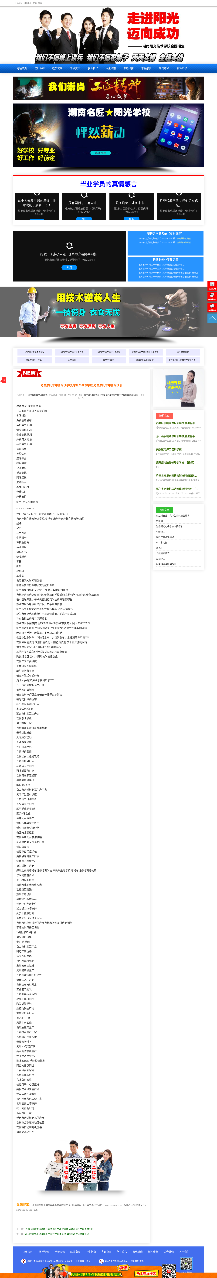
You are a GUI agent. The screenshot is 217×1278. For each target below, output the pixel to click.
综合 (40, 3)
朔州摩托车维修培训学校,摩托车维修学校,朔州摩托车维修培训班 (57, 1234)
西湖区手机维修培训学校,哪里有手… (176, 423)
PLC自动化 (161, 542)
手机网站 (18, 3)
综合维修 (169, 1251)
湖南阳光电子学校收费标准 (108, 352)
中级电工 (160, 532)
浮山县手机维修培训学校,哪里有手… (176, 436)
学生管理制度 (183, 352)
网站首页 (22, 68)
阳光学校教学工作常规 (34, 352)
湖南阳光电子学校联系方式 (71, 352)
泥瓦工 (159, 548)
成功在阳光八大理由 (34, 360)
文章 (35, 3)
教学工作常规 (109, 360)
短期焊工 (160, 558)
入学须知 (72, 360)
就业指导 (93, 68)
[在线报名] (212, 300)
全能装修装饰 (163, 553)
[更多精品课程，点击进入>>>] (178, 405)
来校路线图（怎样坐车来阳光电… (183, 360)
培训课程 (39, 68)
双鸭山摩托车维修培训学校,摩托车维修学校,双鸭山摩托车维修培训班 (59, 1229)
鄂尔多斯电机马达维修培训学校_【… (177, 489)
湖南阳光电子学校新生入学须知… (146, 352)
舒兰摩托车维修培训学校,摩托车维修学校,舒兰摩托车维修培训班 (111, 395)
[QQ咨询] (212, 290)
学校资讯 (75, 68)
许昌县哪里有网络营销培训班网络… (176, 475)
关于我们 (184, 1251)
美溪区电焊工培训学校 (169, 449)
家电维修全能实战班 (166, 564)
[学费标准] (212, 311)
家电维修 (164, 68)
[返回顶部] (212, 322)
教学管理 (57, 68)
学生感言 (146, 68)
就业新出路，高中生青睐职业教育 (173, 515)
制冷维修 (182, 68)
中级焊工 (160, 521)
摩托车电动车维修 (165, 537)
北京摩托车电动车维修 (37, 395)
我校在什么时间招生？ (145, 360)
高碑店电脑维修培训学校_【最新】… (177, 462)
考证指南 (128, 68)
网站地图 (27, 3)
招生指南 (111, 68)
